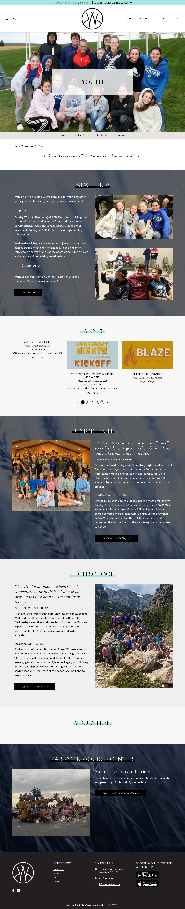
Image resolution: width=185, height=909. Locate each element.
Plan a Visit (58, 869)
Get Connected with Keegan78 (116, 538)
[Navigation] (7, 19)
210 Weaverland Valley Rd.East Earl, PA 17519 (112, 870)
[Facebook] (13, 891)
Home (17, 146)
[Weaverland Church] (92, 19)
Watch (56, 873)
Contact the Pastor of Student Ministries (120, 793)
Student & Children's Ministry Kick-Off (92, 376)
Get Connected (28, 292)
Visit (128, 19)
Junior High (80, 135)
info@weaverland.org (109, 884)
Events (162, 19)
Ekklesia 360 (112, 904)
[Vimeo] (18, 891)
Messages (144, 19)
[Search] (14, 19)
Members (57, 882)
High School (101, 135)
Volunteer (120, 135)
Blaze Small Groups (147, 374)
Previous (78, 402)
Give (177, 19)
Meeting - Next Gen (38, 342)
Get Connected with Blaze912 (34, 686)
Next (107, 402)
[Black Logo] (23, 873)
